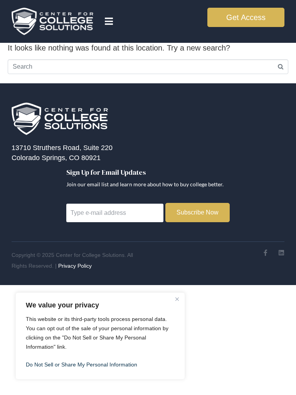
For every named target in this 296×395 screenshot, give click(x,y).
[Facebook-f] (265, 253)
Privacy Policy (75, 266)
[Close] (177, 299)
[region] (100, 336)
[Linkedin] (281, 253)
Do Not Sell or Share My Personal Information (81, 364)
